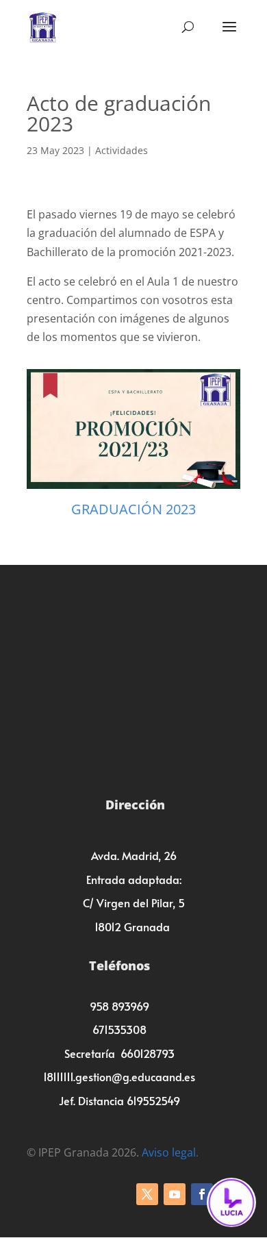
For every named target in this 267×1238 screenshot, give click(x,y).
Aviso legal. (170, 1152)
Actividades (121, 150)
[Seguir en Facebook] (202, 1194)
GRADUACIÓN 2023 (133, 509)
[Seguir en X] (147, 1194)
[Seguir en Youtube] (175, 1194)
